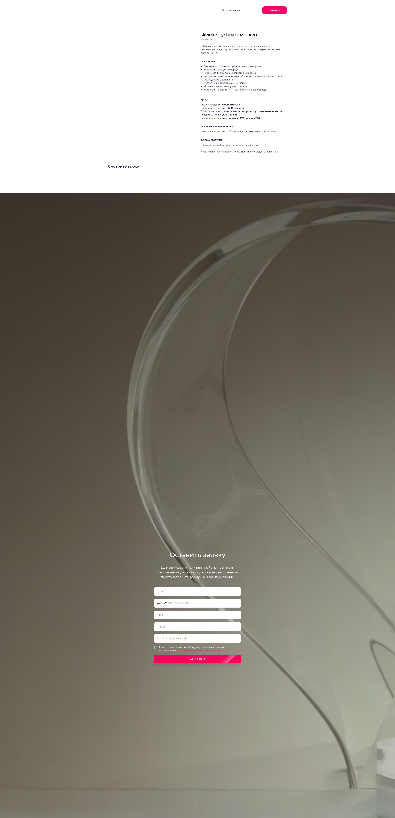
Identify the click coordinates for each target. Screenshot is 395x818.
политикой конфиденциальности (199, 650)
